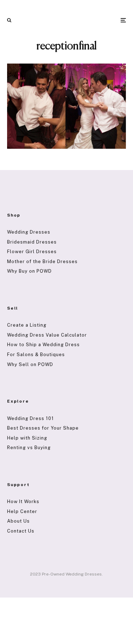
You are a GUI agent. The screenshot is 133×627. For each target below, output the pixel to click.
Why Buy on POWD (29, 271)
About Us (18, 521)
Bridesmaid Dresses (32, 242)
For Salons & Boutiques (36, 354)
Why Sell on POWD (30, 364)
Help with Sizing (27, 438)
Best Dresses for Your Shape (43, 428)
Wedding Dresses (28, 232)
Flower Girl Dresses (32, 251)
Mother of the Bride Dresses (42, 261)
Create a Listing (26, 325)
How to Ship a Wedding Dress (43, 344)
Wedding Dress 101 (30, 418)
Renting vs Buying (29, 447)
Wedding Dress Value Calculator (47, 335)
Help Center (22, 511)
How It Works (23, 501)
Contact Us (20, 531)
